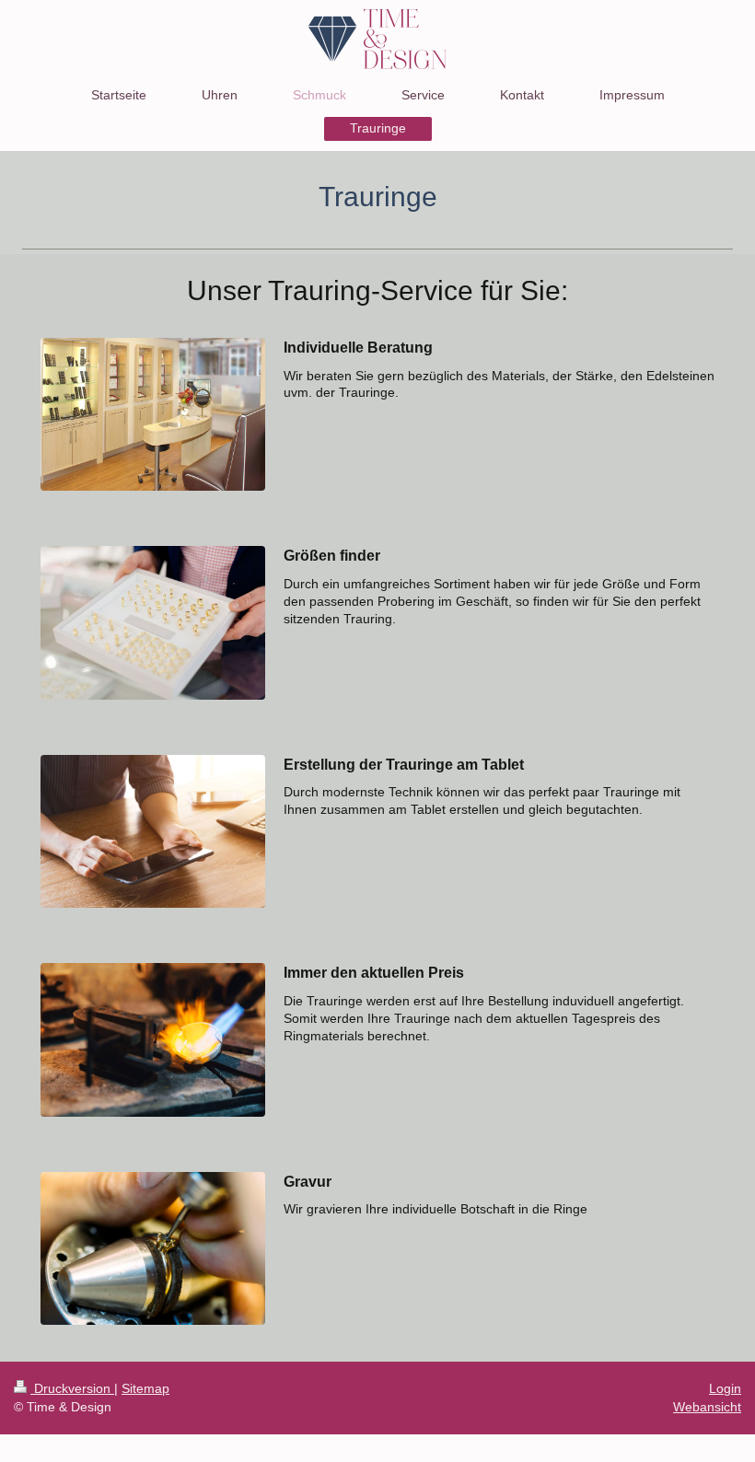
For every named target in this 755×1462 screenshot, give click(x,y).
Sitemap (145, 1388)
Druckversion (72, 1388)
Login (725, 1388)
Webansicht (707, 1406)
